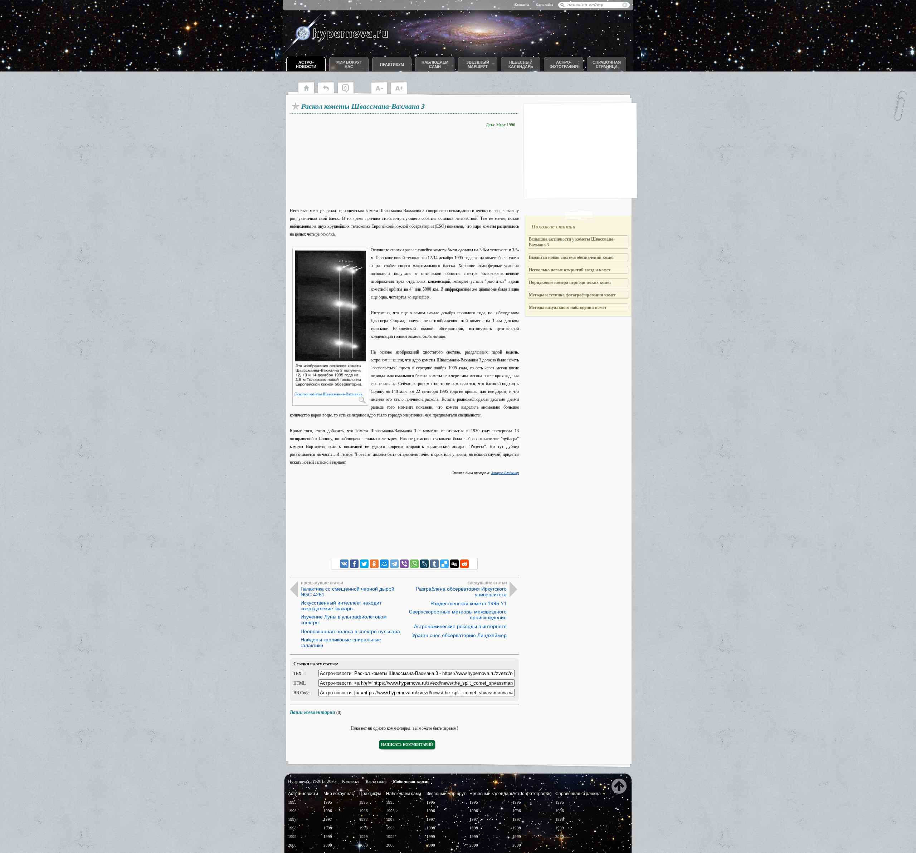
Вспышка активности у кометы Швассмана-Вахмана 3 (572, 242)
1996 (292, 811)
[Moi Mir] (384, 563)
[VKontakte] (344, 563)
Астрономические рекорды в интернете (460, 626)
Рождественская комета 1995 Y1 (468, 603)
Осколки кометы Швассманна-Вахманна (328, 394)
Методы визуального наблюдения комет (567, 307)
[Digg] (454, 563)
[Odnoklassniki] (374, 563)
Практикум (392, 64)
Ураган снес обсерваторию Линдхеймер (459, 635)
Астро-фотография (564, 64)
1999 (292, 836)
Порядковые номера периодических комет (570, 282)
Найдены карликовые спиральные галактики (341, 642)
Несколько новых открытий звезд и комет (569, 269)
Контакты (522, 4)
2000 (292, 845)
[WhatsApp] (414, 563)
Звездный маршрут (477, 64)
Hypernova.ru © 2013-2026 (312, 781)
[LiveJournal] (424, 563)
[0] (349, 92)
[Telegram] (394, 563)
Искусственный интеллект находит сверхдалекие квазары (341, 605)
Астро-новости (306, 64)
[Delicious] (444, 563)
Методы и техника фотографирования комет (572, 294)
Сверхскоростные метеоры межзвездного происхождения (458, 614)
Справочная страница (607, 64)
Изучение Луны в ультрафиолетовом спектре (344, 619)
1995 (292, 802)
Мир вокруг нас (349, 64)
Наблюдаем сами (435, 64)
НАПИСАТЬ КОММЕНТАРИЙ (407, 744)
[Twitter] (364, 563)
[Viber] (404, 563)
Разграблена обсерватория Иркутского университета (461, 591)
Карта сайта (544, 4)
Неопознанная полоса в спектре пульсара (350, 631)
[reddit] (464, 563)
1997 (292, 819)
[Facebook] (354, 563)
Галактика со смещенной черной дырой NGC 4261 (347, 591)
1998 (292, 828)
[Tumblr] (434, 563)
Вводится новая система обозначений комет (571, 257)
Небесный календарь (520, 64)
